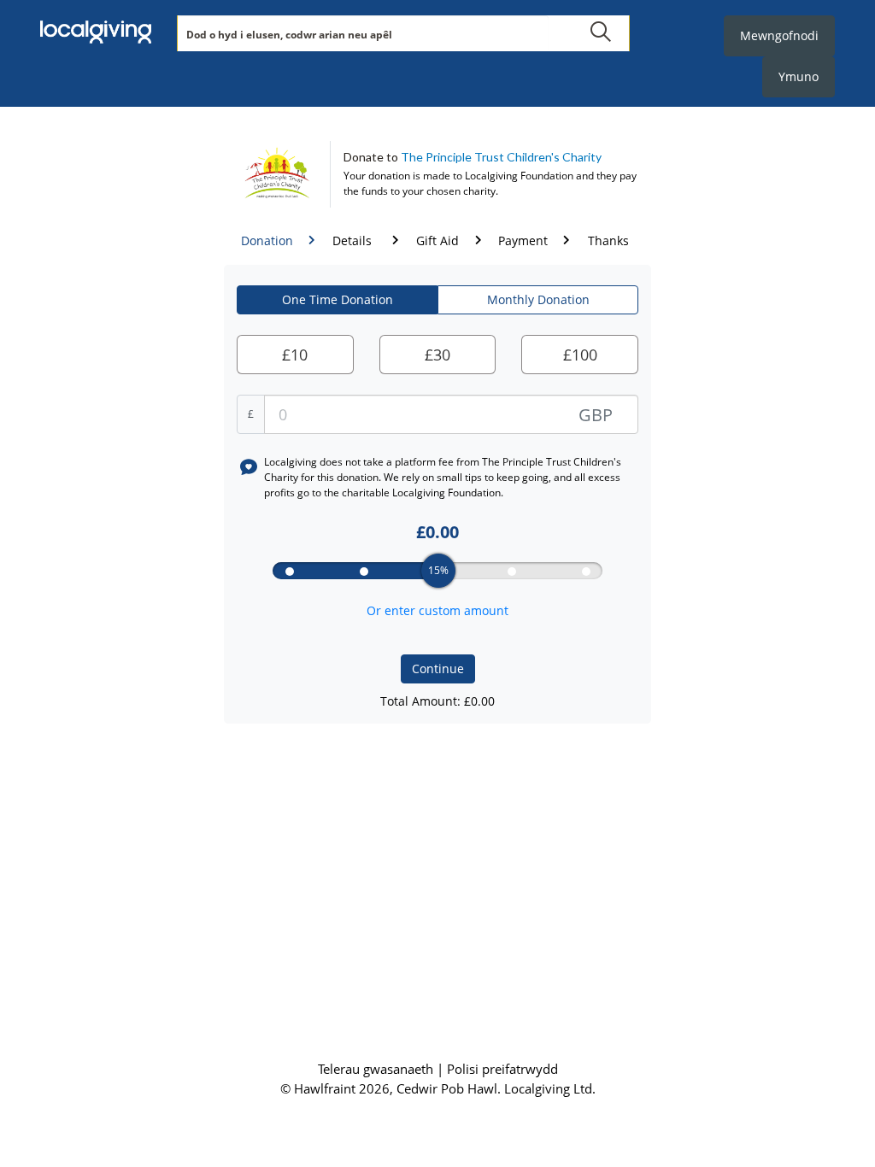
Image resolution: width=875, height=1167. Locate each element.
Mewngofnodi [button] (779, 35)
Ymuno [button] (798, 76)
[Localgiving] (95, 34)
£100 (580, 354)
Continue (438, 668)
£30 (437, 354)
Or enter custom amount (437, 610)
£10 (295, 354)
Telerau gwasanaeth (377, 1068)
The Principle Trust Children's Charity (501, 157)
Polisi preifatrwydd (502, 1068)
